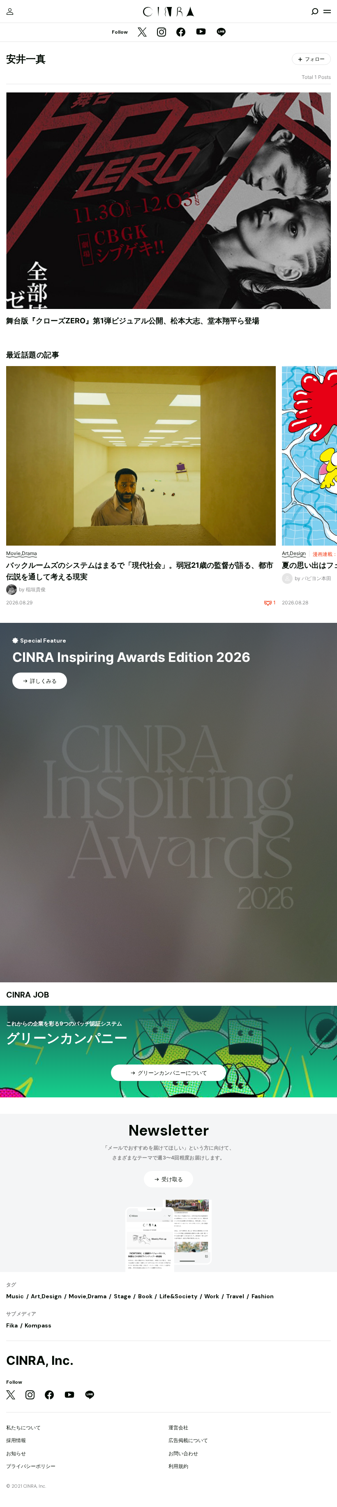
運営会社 (178, 1427)
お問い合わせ (183, 1453)
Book (145, 1296)
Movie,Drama (87, 1296)
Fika (12, 1325)
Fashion (263, 1296)
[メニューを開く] (327, 11)
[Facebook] (180, 33)
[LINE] (221, 33)
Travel (235, 1296)
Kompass (38, 1325)
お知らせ (16, 1453)
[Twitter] (142, 33)
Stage (122, 1296)
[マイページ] (10, 11)
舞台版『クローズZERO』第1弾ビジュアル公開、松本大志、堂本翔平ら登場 (132, 320)
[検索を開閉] (315, 11)
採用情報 (16, 1440)
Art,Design (46, 1296)
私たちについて (23, 1427)
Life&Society (178, 1296)
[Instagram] (161, 33)
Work (211, 1296)
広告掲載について (188, 1440)
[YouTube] (201, 32)
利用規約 (178, 1466)
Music (15, 1296)
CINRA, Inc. (40, 1360)
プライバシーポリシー (30, 1466)
